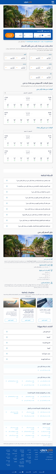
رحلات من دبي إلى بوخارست (46, 428)
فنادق (16, 455)
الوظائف (15, 461)
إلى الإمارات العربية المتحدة (33, 41)
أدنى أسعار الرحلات (15, 450)
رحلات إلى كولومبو (8, 464)
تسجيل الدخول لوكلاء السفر (21, 466)
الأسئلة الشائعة (22, 455)
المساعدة (36, 459)
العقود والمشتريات (22, 459)
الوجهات (36, 454)
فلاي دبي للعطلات (15, 459)
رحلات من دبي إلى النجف (45, 416)
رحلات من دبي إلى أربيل (45, 412)
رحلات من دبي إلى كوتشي (30, 428)
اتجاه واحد (39, 31)
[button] (28, 180)
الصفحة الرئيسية (49, 41)
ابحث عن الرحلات (9, 35)
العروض (36, 452)
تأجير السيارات (14, 453)
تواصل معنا (29, 454)
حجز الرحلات (36, 450)
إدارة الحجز (29, 450)
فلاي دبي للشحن (29, 457)
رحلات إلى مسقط (8, 457)
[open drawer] (53, 1)
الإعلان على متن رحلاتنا (22, 462)
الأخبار (30, 452)
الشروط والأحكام (50, 457)
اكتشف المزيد (44, 320)
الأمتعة (36, 457)
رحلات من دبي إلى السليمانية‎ (14, 412)
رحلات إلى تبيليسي (8, 450)
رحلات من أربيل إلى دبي (45, 381)
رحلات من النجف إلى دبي (45, 385)
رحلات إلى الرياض (8, 454)
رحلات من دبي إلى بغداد (29, 416)
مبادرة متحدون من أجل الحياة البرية (28, 461)
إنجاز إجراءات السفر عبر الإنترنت (22, 451)
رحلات (42, 41)
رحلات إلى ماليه (8, 461)
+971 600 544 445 (49, 459)
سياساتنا (51, 454)
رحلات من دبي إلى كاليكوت (14, 428)
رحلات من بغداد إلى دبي (45, 370)
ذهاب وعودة (46, 31)
